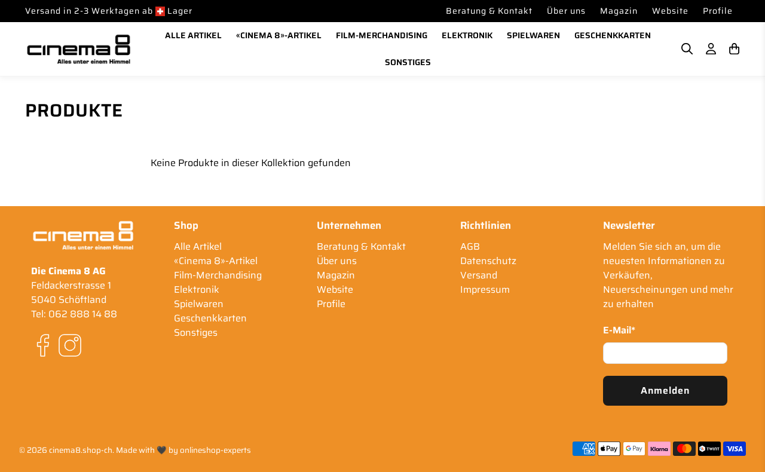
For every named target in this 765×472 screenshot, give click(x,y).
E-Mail (619, 330)
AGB (470, 246)
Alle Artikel (193, 35)
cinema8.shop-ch (80, 450)
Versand (478, 275)
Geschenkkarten (612, 35)
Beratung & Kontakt (489, 10)
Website (670, 10)
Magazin (619, 10)
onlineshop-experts (215, 450)
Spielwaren (533, 35)
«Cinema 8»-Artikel (279, 35)
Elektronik (467, 35)
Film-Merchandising (381, 35)
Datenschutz (488, 260)
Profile (718, 10)
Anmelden (665, 390)
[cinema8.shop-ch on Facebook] (43, 354)
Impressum (485, 289)
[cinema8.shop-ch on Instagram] (70, 354)
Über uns (566, 10)
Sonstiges (408, 62)
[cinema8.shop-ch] (79, 49)
